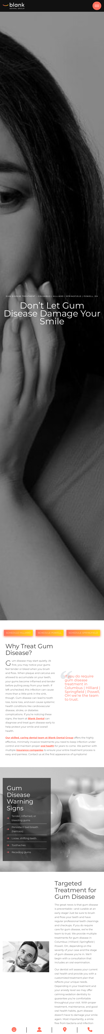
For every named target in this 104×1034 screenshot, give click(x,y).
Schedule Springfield (83, 633)
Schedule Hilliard (18, 633)
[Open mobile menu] (97, 6)
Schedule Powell (49, 633)
